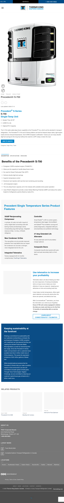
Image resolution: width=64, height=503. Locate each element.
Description (5, 156)
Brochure (24, 156)
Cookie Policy (20, 479)
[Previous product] (5, 102)
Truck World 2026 (10, 448)
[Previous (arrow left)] (1, 500)
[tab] (5, 156)
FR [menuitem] (5, 1)
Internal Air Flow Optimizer (51, 412)
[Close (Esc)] (1, 493)
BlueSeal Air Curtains (28, 415)
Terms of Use (13, 479)
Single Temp (16, 94)
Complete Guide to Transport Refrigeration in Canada (21, 453)
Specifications (15, 156)
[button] (2, 7)
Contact (32, 486)
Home (2, 94)
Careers (38, 486)
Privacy (7, 479)
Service (25, 2)
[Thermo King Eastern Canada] (32, 8)
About (15, 486)
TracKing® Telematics (20, 258)
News (19, 486)
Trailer (8, 94)
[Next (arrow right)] (6, 500)
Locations (25, 486)
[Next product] (2, 102)
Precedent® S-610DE (7, 415)
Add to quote (7, 141)
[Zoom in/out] (6, 493)
